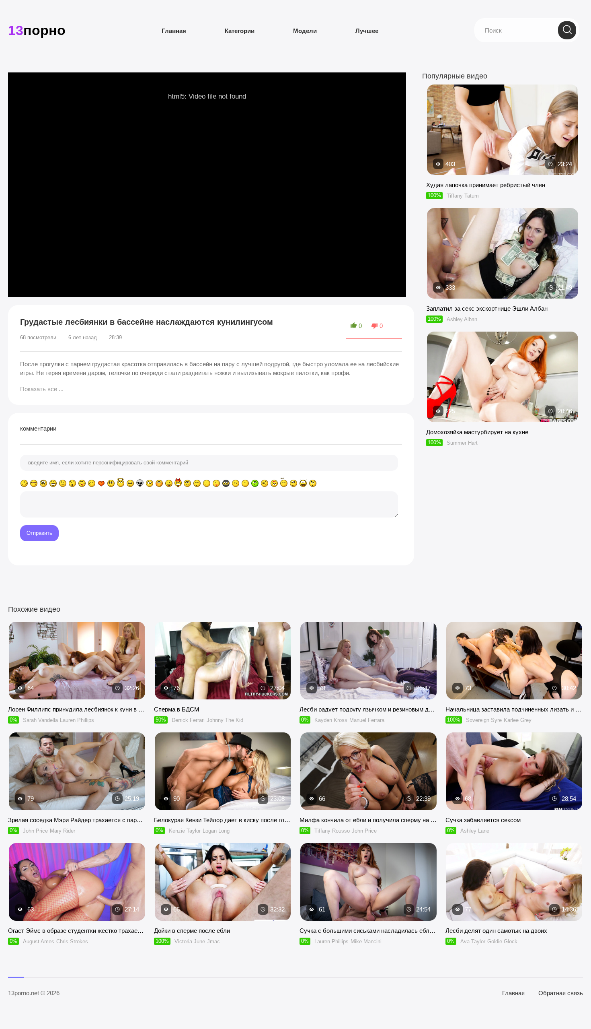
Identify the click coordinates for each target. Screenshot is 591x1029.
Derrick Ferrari (188, 720)
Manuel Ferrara (366, 720)
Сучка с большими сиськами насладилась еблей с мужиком (368, 931)
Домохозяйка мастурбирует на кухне (477, 432)
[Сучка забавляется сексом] (514, 771)
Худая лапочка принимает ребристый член (485, 185)
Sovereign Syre (484, 720)
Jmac (213, 941)
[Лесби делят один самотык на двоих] (514, 882)
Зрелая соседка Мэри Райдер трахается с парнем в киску (77, 820)
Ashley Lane (474, 831)
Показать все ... (42, 389)
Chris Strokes (72, 941)
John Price (35, 831)
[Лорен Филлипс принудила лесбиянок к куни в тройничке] (77, 660)
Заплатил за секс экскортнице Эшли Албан (487, 308)
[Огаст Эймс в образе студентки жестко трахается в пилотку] (77, 882)
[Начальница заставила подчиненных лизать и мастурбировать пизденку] (514, 660)
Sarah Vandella (40, 720)
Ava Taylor (472, 941)
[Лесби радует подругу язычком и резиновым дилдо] (368, 660)
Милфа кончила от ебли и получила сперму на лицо (368, 820)
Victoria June (189, 941)
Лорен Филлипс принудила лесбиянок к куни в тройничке (77, 709)
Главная (174, 30)
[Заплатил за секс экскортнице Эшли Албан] (502, 294)
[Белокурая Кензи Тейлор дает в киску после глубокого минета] (223, 771)
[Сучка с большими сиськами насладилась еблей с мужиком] (368, 882)
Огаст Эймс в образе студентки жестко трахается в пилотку (77, 931)
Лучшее (366, 30)
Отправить (39, 533)
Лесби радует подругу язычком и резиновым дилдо (368, 709)
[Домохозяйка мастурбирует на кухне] (502, 418)
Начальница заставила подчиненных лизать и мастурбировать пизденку (514, 709)
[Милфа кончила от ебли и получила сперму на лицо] (368, 771)
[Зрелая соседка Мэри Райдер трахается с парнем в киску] (77, 771)
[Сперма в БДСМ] (223, 660)
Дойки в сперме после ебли (192, 931)
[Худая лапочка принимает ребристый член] (502, 171)
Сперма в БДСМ (176, 709)
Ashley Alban (462, 319)
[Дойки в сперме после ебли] (223, 882)
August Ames (38, 941)
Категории (239, 30)
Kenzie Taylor (185, 831)
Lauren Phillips (77, 720)
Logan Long (216, 831)
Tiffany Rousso (332, 831)
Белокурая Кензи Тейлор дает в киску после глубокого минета (223, 820)
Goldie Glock (502, 941)
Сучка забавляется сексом (483, 820)
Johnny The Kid (225, 720)
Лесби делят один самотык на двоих (496, 931)
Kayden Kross (330, 720)
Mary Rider (62, 831)
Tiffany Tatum (463, 196)
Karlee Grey (517, 720)
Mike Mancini (366, 941)
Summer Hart (462, 443)
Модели (305, 30)
